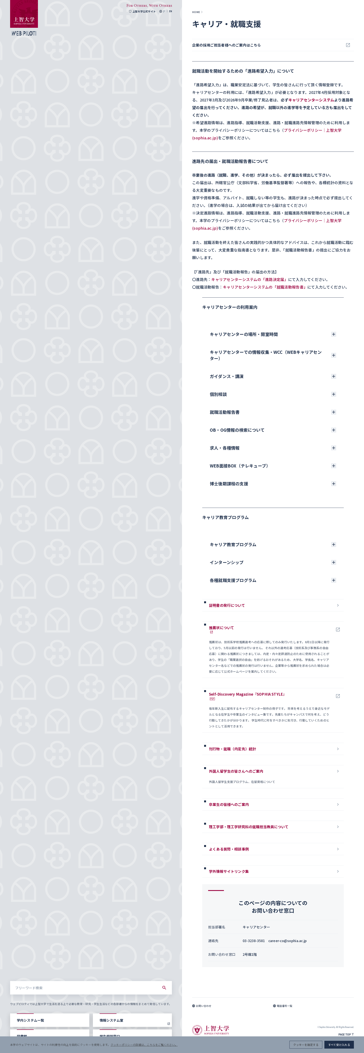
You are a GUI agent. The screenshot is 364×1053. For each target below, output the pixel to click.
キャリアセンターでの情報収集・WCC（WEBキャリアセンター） (266, 355)
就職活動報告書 (225, 412)
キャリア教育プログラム (233, 544)
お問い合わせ (203, 1005)
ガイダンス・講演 (227, 376)
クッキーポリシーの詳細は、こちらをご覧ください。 (144, 1045)
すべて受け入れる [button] (339, 1045)
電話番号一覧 (284, 1005)
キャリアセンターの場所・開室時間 (244, 334)
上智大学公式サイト (144, 11)
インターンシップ (227, 562)
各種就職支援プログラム (233, 580)
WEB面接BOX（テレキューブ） (240, 466)
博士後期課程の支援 (229, 484)
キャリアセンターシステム (311, 100)
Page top (345, 1034)
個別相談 (218, 394)
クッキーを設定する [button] (305, 1045)
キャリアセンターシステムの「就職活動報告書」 (265, 287)
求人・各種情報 (225, 448)
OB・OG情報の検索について (237, 430)
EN (170, 11)
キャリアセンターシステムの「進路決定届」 (249, 279)
